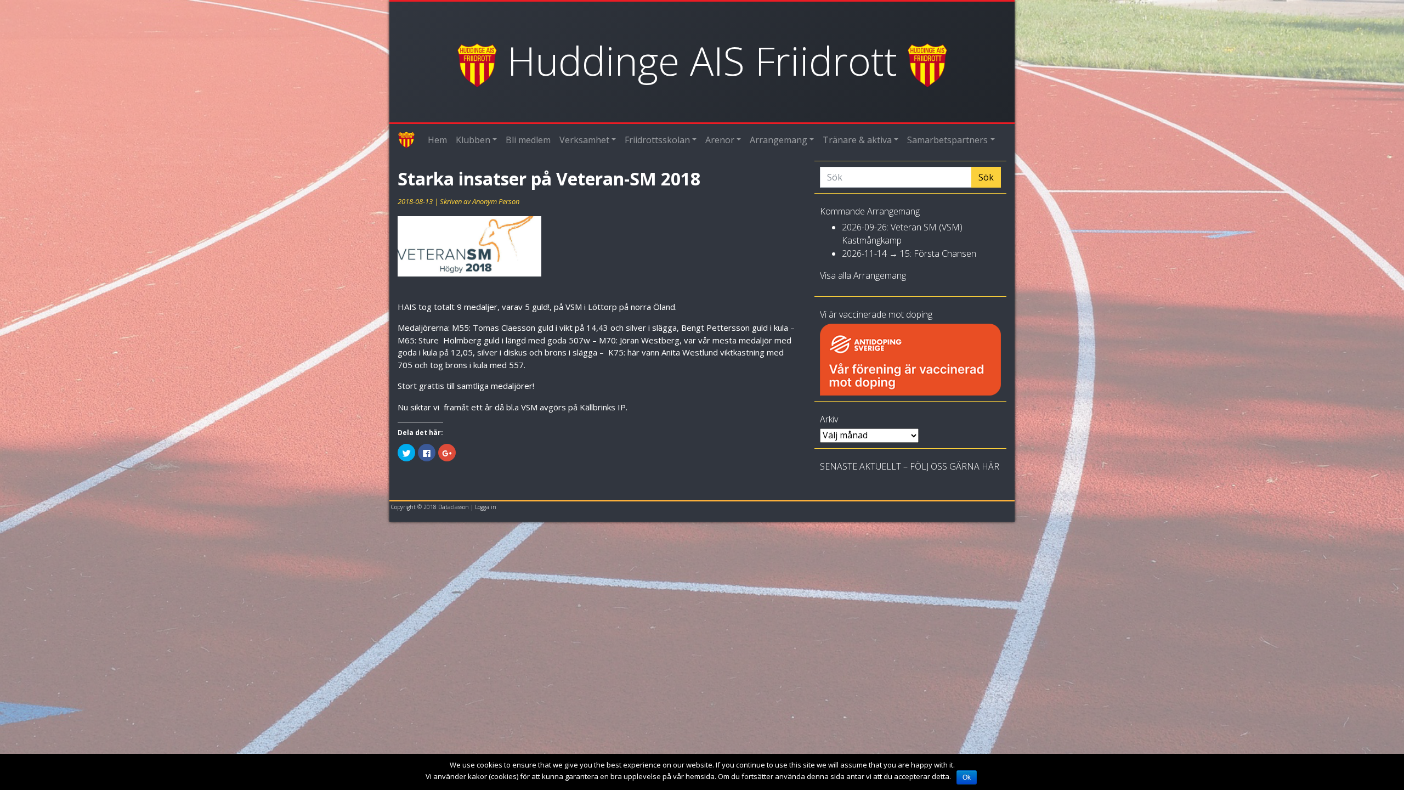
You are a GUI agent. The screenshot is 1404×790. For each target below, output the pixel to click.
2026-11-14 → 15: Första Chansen (909, 253)
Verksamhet (584, 140)
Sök (986, 177)
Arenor (719, 140)
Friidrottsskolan (657, 140)
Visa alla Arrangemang (863, 275)
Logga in (485, 507)
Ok (967, 777)
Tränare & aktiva (857, 140)
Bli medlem (528, 140)
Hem (437, 140)
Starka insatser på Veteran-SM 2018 (549, 178)
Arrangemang (778, 140)
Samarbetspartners (947, 140)
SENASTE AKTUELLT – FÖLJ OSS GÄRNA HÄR (909, 466)
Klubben (473, 140)
